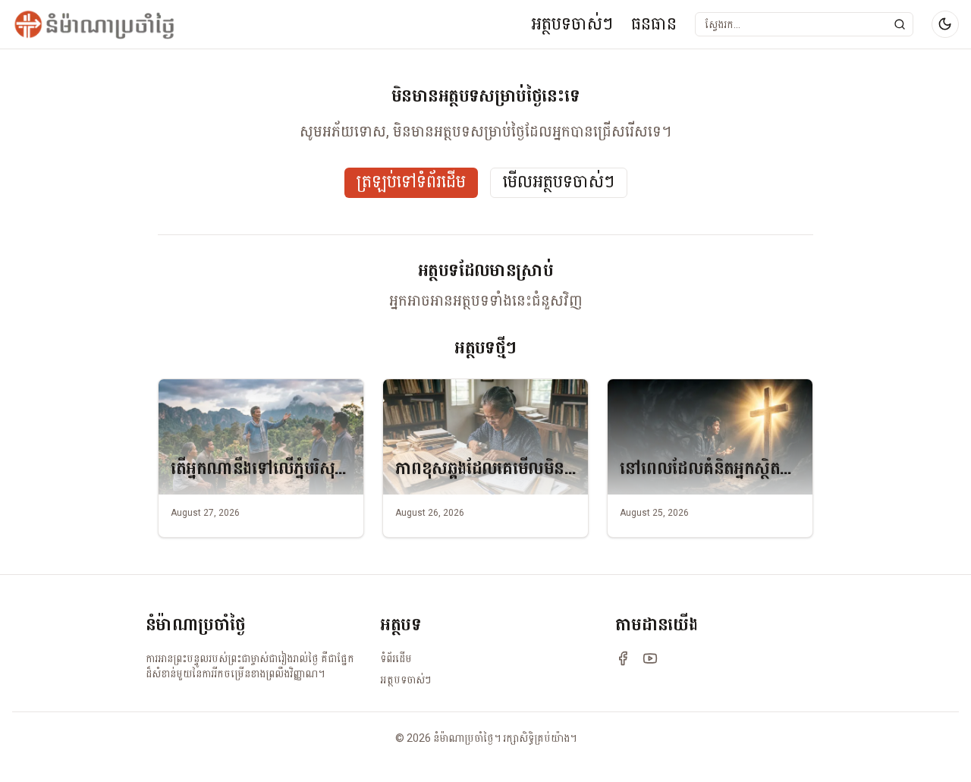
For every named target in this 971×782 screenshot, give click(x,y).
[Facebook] (622, 658)
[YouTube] (650, 658)
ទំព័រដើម (396, 658)
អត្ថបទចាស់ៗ (572, 23)
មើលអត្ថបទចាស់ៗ (558, 182)
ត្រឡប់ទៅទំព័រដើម (411, 182)
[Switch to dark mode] (945, 24)
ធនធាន (654, 23)
